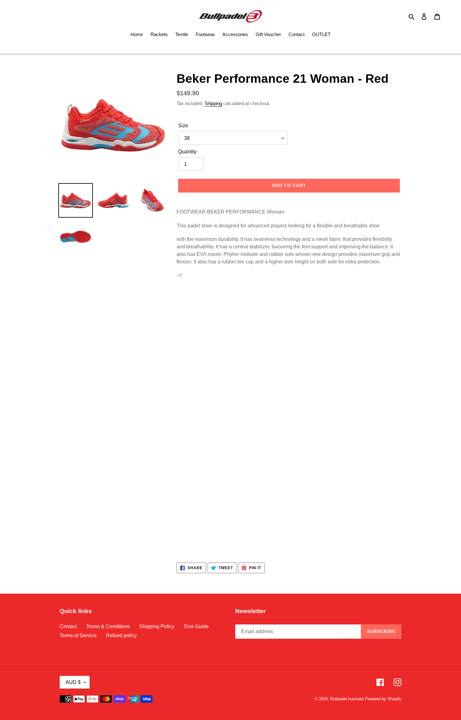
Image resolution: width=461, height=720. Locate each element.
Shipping (213, 103)
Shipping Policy (156, 626)
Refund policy (121, 635)
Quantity (187, 151)
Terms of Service (78, 635)
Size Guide (196, 626)
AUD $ (73, 682)
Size (183, 125)
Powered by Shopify (383, 698)
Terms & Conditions (108, 626)
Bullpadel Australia (347, 698)
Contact (68, 626)
